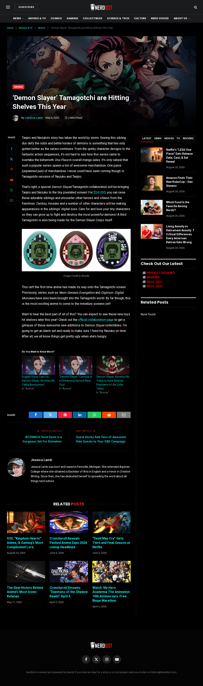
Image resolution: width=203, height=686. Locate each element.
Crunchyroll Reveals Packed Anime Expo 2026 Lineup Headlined (68, 542)
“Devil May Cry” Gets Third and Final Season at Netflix (111, 542)
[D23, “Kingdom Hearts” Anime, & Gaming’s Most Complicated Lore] (26, 522)
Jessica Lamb (34, 117)
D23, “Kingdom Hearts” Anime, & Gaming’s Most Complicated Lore (25, 542)
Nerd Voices (160, 18)
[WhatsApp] (11, 189)
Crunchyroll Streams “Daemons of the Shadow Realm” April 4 (69, 592)
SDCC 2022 (155, 286)
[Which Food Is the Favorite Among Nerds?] (152, 207)
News (17, 18)
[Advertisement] (101, 55)
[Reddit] (11, 179)
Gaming (72, 18)
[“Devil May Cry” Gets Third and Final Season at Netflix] (111, 522)
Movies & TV (37, 18)
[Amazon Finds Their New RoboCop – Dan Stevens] (152, 183)
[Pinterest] (11, 169)
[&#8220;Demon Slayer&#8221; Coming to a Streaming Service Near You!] (75, 365)
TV (178, 138)
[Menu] (8, 7)
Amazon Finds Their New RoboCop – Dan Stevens (179, 181)
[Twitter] (11, 159)
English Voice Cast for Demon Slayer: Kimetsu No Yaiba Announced (38, 380)
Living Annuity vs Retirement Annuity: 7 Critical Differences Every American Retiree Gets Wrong (180, 234)
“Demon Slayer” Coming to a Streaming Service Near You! (75, 380)
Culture (140, 18)
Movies (169, 138)
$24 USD (99, 192)
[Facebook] (11, 148)
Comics (56, 18)
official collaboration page (96, 320)
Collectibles (92, 18)
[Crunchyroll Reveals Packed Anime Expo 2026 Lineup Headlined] (69, 522)
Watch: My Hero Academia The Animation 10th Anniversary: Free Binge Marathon (111, 594)
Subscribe (26, 7)
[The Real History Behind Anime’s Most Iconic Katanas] (26, 571)
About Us (180, 18)
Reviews (188, 138)
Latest (147, 138)
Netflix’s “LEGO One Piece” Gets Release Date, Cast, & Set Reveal (179, 155)
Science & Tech (118, 18)
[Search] (195, 7)
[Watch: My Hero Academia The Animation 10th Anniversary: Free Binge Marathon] (111, 571)
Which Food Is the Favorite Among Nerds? (177, 206)
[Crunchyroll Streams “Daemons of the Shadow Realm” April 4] (69, 571)
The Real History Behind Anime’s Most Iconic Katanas (25, 592)
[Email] (11, 200)
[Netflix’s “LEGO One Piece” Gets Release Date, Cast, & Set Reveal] (152, 154)
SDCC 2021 (155, 282)
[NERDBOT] (101, 7)
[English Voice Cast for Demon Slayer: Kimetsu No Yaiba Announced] (38, 365)
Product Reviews (161, 273)
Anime (18, 87)
